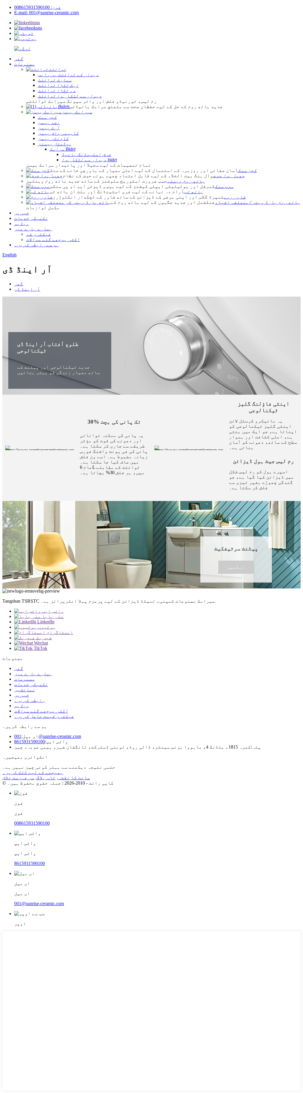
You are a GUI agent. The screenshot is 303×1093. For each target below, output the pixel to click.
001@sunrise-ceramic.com (47, 736)
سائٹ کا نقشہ (74, 777)
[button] (236, 567)
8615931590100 (29, 741)
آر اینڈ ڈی (27, 289)
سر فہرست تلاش (18, 777)
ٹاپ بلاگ (46, 777)
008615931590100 (32, 823)
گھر (18, 283)
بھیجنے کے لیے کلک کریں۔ (32, 772)
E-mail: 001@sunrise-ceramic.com (46, 12)
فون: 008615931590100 (37, 7)
